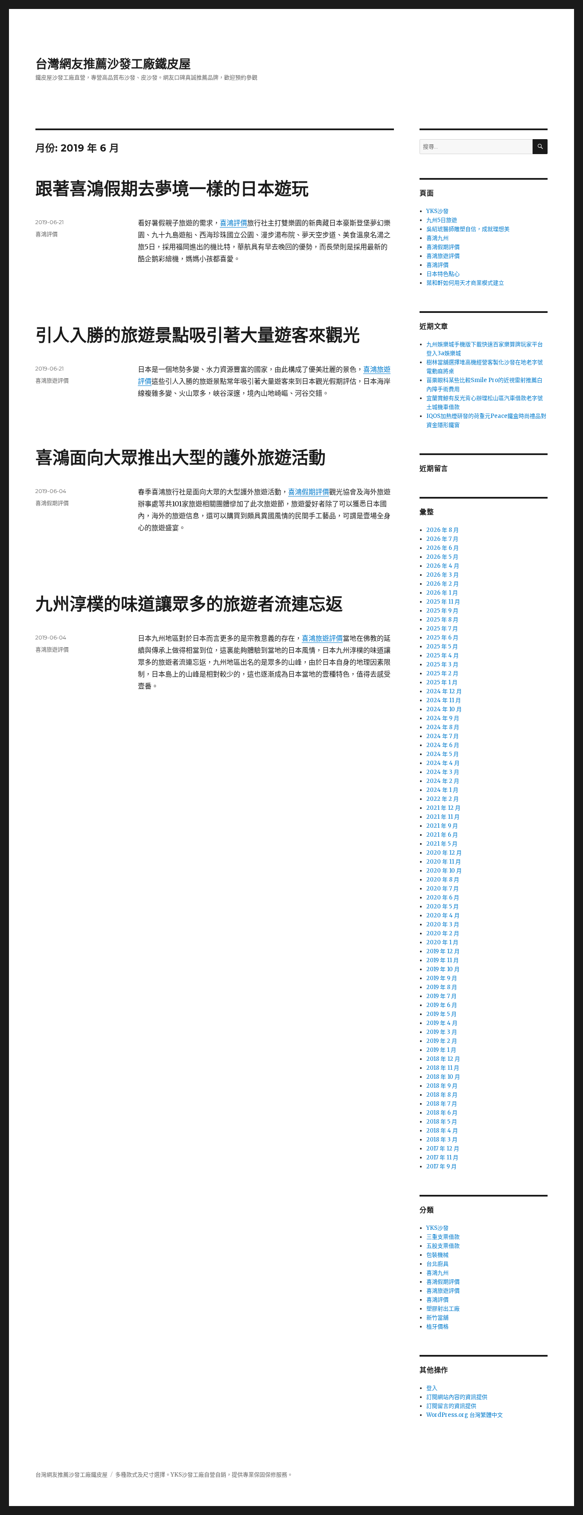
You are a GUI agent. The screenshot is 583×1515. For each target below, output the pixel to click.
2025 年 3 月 (442, 664)
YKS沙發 (437, 211)
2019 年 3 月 (441, 1032)
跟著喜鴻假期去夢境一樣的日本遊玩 (172, 188)
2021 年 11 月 (443, 816)
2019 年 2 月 (441, 1041)
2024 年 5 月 (442, 754)
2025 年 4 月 (442, 655)
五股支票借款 (443, 1245)
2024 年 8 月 (442, 727)
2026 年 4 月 (442, 565)
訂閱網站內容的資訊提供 (456, 1397)
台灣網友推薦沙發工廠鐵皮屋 (113, 64)
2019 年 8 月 (441, 987)
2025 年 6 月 (442, 637)
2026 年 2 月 (442, 583)
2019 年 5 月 (441, 1014)
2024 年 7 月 (442, 736)
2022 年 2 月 (442, 799)
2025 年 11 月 (443, 601)
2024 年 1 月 (442, 790)
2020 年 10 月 (444, 870)
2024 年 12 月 (444, 691)
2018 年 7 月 (441, 1103)
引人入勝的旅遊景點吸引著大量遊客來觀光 (197, 334)
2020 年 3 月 (442, 924)
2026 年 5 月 (442, 556)
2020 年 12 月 (444, 852)
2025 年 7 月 (442, 628)
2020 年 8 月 (442, 879)
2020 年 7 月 (442, 888)
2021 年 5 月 (442, 843)
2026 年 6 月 (442, 548)
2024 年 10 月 (444, 709)
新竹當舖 (437, 1317)
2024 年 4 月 (443, 763)
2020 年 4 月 (443, 915)
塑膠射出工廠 (443, 1308)
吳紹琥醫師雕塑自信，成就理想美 (468, 229)
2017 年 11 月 (442, 1157)
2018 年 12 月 (443, 1059)
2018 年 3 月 (442, 1139)
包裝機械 (437, 1254)
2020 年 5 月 (442, 906)
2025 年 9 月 (442, 610)
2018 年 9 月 (442, 1085)
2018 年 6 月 (442, 1112)
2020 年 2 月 (442, 933)
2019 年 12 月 (443, 951)
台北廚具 (437, 1263)
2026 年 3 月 (442, 574)
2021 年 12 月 (443, 808)
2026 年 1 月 (442, 592)
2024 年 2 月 (442, 781)
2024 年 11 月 (443, 700)
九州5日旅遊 (441, 220)
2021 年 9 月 (442, 825)
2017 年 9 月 (441, 1166)
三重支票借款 (443, 1237)
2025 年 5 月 (442, 646)
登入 (431, 1388)
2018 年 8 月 (442, 1094)
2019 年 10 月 (443, 969)
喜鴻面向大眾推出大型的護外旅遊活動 (180, 457)
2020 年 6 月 (442, 897)
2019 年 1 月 (441, 1050)
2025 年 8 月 (442, 619)
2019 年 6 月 (441, 1005)
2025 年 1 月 (442, 682)
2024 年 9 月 (442, 718)
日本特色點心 (443, 273)
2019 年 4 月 (442, 1023)
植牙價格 (437, 1326)
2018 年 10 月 (443, 1076)
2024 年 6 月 (442, 745)
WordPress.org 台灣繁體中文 (464, 1415)
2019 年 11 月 (442, 960)
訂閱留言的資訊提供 (451, 1406)
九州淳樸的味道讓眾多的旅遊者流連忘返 (189, 603)
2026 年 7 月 (442, 539)
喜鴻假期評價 (308, 491)
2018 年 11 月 (442, 1067)
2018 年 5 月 (441, 1121)
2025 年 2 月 (442, 673)
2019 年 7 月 (441, 996)
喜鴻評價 (233, 223)
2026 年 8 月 (442, 530)
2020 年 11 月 (443, 861)
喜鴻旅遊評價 (52, 380)
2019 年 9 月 (441, 978)
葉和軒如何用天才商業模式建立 (465, 282)
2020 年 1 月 (442, 942)
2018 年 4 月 (442, 1130)
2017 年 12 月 (442, 1148)
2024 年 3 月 (442, 772)
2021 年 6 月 (442, 834)
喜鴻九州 (437, 238)
